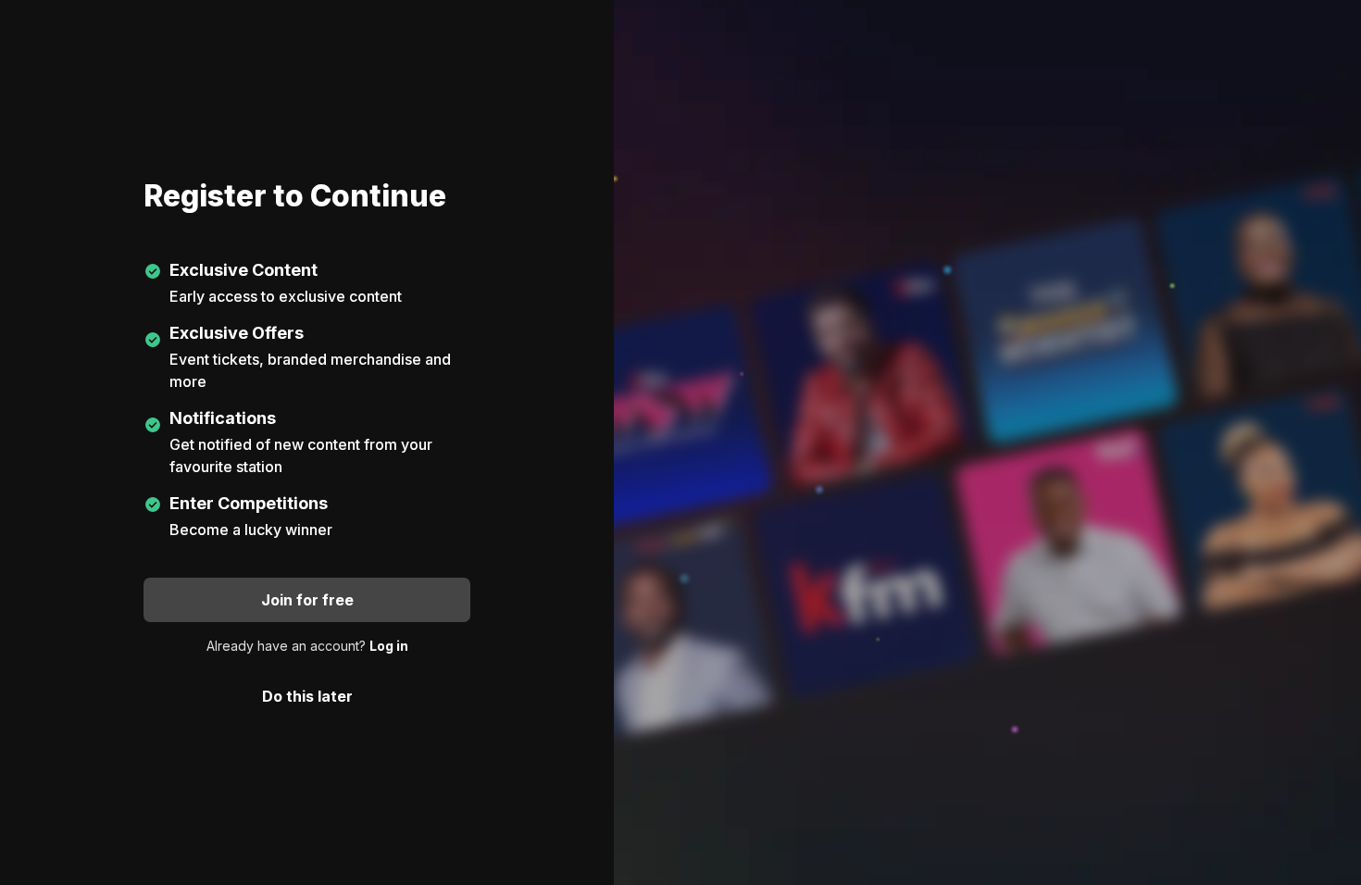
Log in (388, 646)
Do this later (307, 696)
